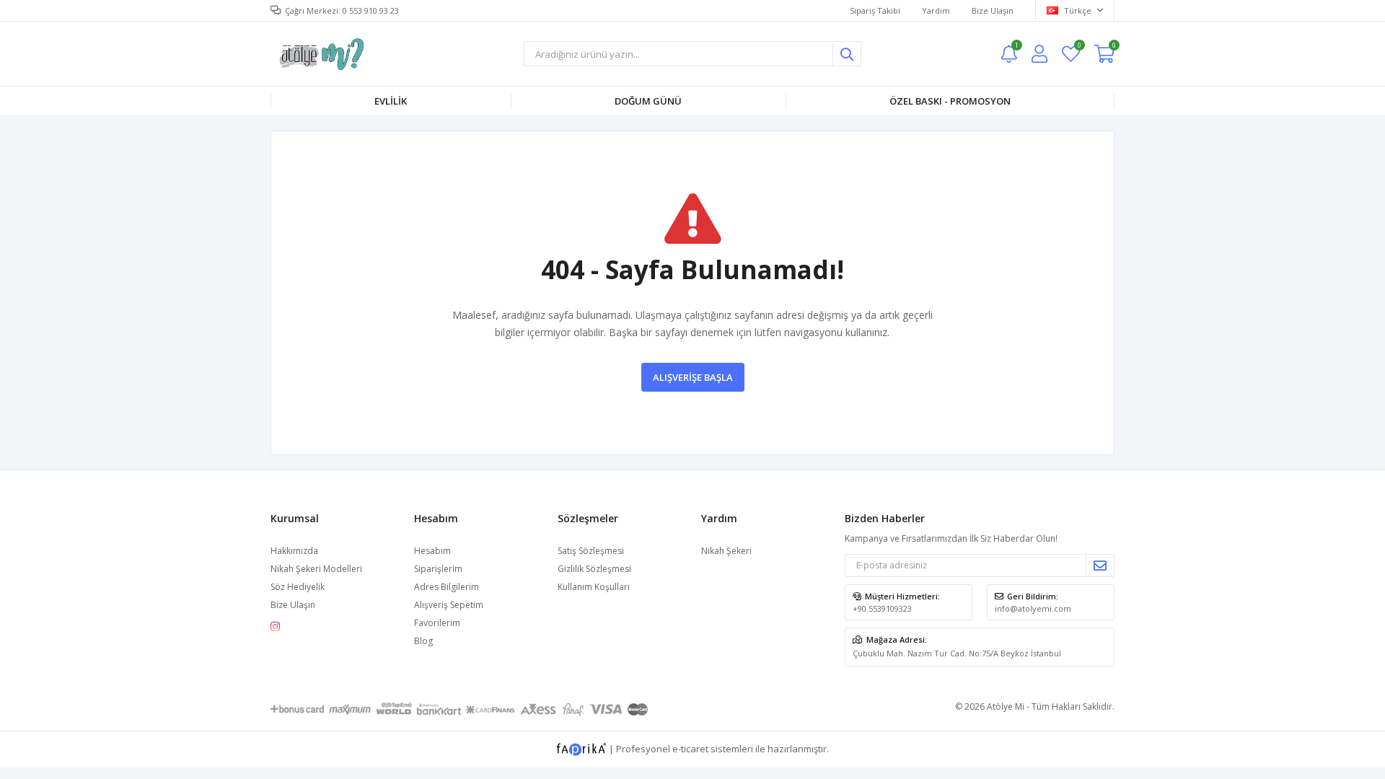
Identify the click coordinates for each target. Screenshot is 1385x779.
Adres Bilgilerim (446, 587)
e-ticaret (690, 747)
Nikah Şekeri (726, 551)
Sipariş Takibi (875, 10)
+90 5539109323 (882, 608)
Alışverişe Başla (693, 377)
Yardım (936, 10)
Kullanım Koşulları (594, 587)
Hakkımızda (294, 551)
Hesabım (432, 551)
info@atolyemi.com (1033, 608)
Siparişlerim (438, 569)
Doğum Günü (648, 100)
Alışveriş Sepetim (448, 605)
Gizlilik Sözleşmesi (594, 569)
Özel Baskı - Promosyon (950, 100)
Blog (423, 641)
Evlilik (390, 100)
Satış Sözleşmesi (591, 551)
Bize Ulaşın (993, 10)
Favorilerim (1079, 47)
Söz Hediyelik (298, 587)
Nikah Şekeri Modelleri (316, 569)
